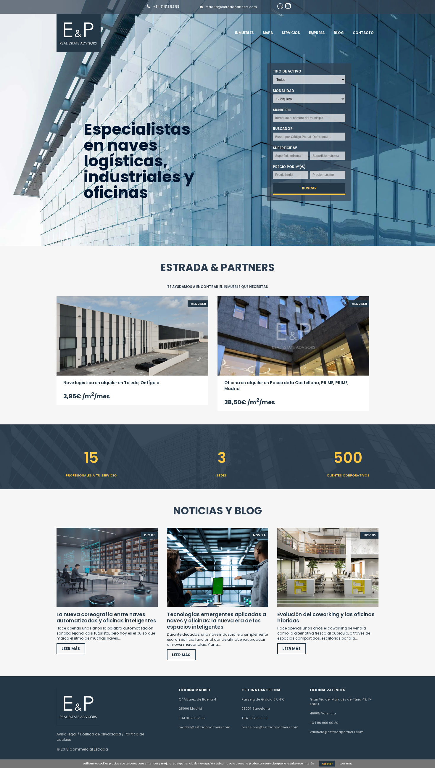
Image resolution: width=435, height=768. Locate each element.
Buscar (309, 188)
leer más (71, 648)
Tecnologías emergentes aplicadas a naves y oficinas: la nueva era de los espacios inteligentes (216, 620)
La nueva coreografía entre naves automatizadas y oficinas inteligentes (106, 617)
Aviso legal (67, 734)
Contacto (363, 32)
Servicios (291, 32)
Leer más (345, 763)
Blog (339, 32)
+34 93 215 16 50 (254, 718)
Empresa (317, 32)
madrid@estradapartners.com (231, 7)
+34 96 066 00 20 (324, 723)
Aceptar (327, 763)
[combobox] (309, 118)
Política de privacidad (100, 734)
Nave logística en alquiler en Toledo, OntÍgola (111, 383)
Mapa (268, 32)
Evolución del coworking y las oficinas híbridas (326, 617)
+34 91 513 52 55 (165, 7)
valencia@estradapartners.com (336, 732)
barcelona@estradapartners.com (269, 727)
